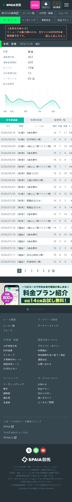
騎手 (5, 389)
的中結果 (8, 350)
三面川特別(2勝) (35, 180)
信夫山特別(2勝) (35, 255)
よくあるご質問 (46, 402)
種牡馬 (6, 398)
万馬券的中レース (12, 359)
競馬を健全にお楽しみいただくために (36, 481)
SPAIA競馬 (32, 488)
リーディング (29, 20)
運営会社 (42, 359)
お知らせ (42, 384)
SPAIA (7, 427)
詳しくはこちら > (55, 36)
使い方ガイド (45, 398)
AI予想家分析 (10, 346)
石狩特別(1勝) (34, 139)
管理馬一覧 (60, 120)
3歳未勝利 (32, 133)
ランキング (9, 355)
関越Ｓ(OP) (33, 173)
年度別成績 (36, 120)
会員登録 (35, 5)
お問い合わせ (45, 364)
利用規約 (42, 350)
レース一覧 (29, 13)
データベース (10, 20)
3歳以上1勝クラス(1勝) (39, 146)
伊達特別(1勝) (34, 262)
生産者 (6, 402)
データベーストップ (48, 326)
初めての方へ (45, 393)
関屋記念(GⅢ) (34, 201)
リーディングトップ (13, 384)
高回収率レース (11, 364)
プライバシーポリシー (49, 346)
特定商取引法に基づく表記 (51, 355)
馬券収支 (46, 20)
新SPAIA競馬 (9, 13)
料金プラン (43, 389)
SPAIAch (8, 437)
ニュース (63, 13)
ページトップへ (37, 309)
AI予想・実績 (46, 13)
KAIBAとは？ (10, 368)
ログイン (45, 7)
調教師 (6, 393)
